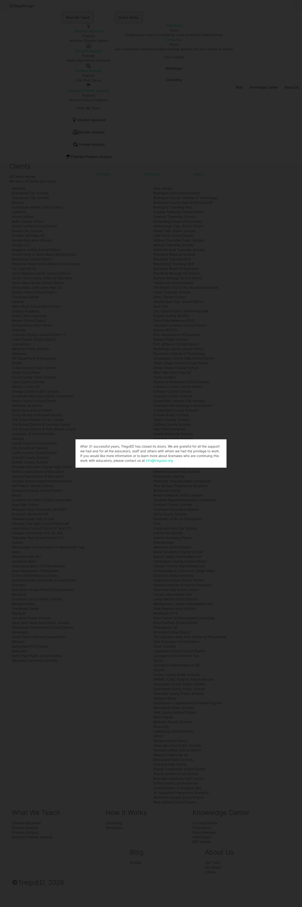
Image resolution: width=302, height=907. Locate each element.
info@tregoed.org (159, 460)
